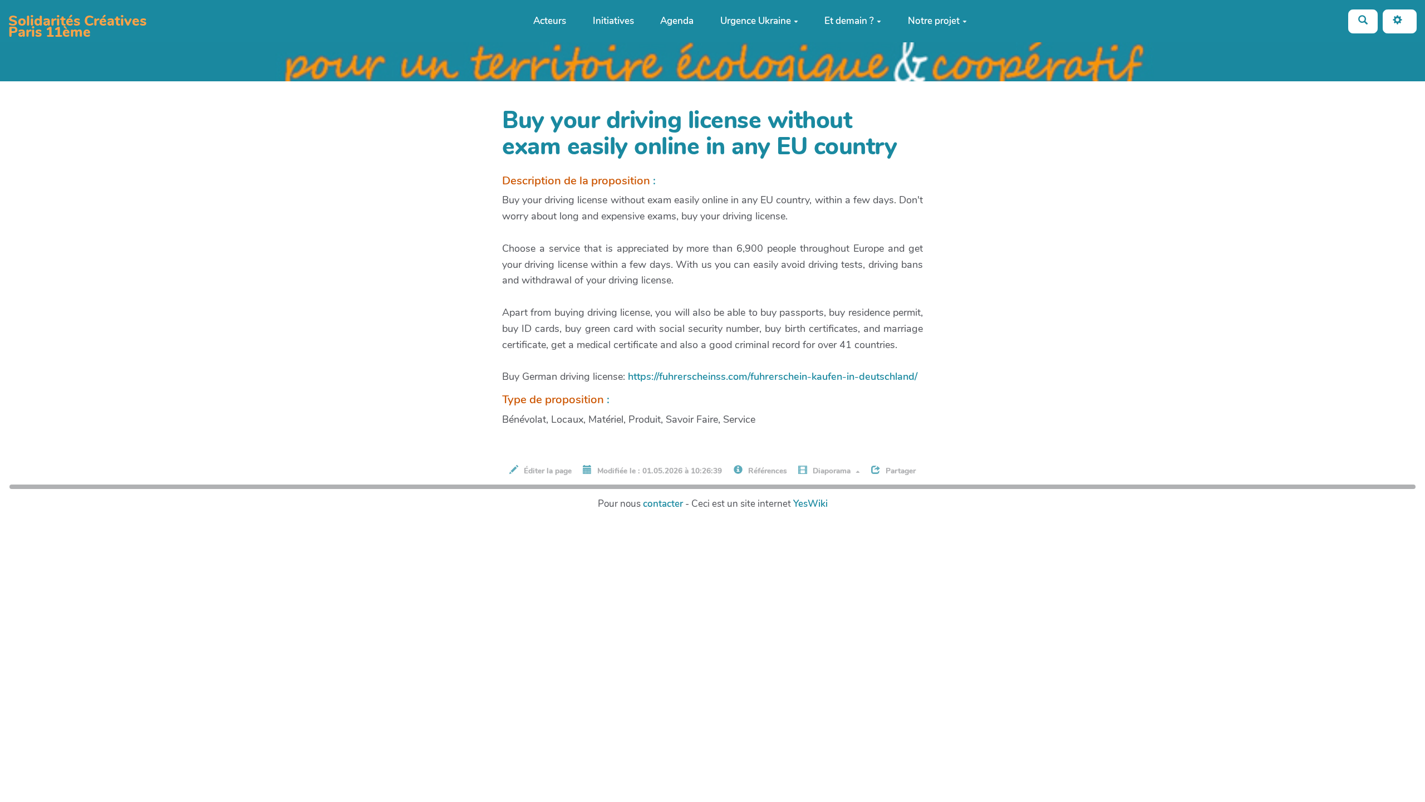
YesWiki (810, 503)
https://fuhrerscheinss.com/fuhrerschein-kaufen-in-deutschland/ (772, 376)
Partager (899, 471)
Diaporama (831, 471)
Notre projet (934, 20)
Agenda (677, 20)
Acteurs (549, 20)
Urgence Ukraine (755, 20)
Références (766, 471)
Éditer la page (547, 471)
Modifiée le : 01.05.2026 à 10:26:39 (658, 471)
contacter (663, 503)
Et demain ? (849, 20)
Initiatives (613, 20)
